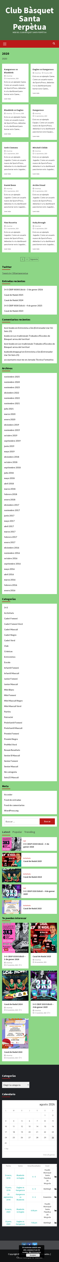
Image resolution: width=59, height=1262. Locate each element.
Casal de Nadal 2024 (13, 300)
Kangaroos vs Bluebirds (20, 1197)
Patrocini (8, 717)
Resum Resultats (12, 750)
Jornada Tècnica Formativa (40, 359)
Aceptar (33, 1255)
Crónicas (8, 651)
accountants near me (14, 359)
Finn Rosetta (10, 222)
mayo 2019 (9, 451)
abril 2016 (9, 574)
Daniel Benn (10, 185)
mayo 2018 (9, 478)
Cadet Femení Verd (13, 624)
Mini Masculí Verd (12, 706)
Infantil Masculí (11, 673)
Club (6, 646)
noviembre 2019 (12, 430)
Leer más (7, 99)
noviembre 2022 (12, 398)
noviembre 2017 (12, 510)
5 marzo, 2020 (19, 113)
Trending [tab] (29, 832)
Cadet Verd (9, 640)
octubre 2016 (10, 558)
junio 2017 (9, 515)
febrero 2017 (10, 537)
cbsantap (9, 76)
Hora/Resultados (34, 1166)
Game (20, 1166)
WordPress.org (11, 810)
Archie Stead (39, 185)
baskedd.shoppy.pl (13, 351)
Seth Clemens (11, 147)
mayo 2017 (9, 521)
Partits (7, 711)
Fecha (8, 1166)
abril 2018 (9, 483)
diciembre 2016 (11, 547)
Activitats (9, 613)
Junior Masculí (11, 684)
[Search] (54, 43)
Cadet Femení (11, 618)
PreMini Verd (10, 744)
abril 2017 (9, 526)
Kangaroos (38, 110)
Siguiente (34, 259)
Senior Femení (11, 761)
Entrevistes (9, 657)
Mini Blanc (9, 689)
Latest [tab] (6, 832)
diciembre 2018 (11, 457)
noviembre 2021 (12, 403)
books (7, 336)
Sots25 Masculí (11, 777)
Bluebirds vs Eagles (13, 110)
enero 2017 (9, 542)
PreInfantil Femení (13, 722)
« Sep (6, 1149)
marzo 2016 (9, 579)
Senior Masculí (11, 766)
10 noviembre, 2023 (12, 1058)
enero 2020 (9, 419)
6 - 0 (34, 1177)
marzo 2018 (9, 489)
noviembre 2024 (12, 382)
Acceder (8, 794)
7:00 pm (34, 1223)
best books (9, 328)
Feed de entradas (12, 800)
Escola (7, 662)
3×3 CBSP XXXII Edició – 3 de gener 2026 (23, 289)
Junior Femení (11, 679)
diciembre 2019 (11, 424)
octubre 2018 (10, 462)
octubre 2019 (10, 435)
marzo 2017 (9, 531)
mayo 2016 (9, 569)
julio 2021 (9, 408)
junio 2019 (9, 446)
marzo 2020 (9, 414)
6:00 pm (34, 1211)
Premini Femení (11, 733)
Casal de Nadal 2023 (13, 311)
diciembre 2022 (11, 392)
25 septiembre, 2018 (8, 1197)
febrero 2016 (10, 585)
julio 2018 (9, 473)
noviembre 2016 (12, 553)
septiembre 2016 (12, 563)
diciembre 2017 (11, 505)
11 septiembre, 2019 (41, 116)
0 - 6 (34, 1197)
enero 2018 (9, 499)
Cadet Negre (10, 635)
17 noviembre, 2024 (40, 1013)
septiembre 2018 (12, 467)
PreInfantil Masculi (13, 728)
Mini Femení (10, 695)
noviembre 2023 (12, 387)
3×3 (6, 607)
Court (47, 1166)
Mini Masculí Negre (13, 700)
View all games (49, 1155)
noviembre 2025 (12, 376)
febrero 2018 (10, 494)
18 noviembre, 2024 (12, 1010)
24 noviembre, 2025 (40, 962)
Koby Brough (39, 222)
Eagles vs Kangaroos (43, 69)
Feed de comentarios (14, 805)
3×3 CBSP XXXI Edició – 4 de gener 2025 (23, 305)
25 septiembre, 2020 (12, 78)
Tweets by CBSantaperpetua (15, 273)
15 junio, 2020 (48, 73)
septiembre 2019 (12, 441)
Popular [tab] (17, 832)
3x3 (24, 841)
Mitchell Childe (40, 147)
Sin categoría (10, 772)
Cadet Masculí (11, 629)
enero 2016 (9, 590)
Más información (35, 1252)
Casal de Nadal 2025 (13, 295)
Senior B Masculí (12, 755)
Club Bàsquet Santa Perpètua (29, 18)
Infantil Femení (11, 668)
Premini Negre (11, 739)
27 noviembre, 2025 (12, 965)
